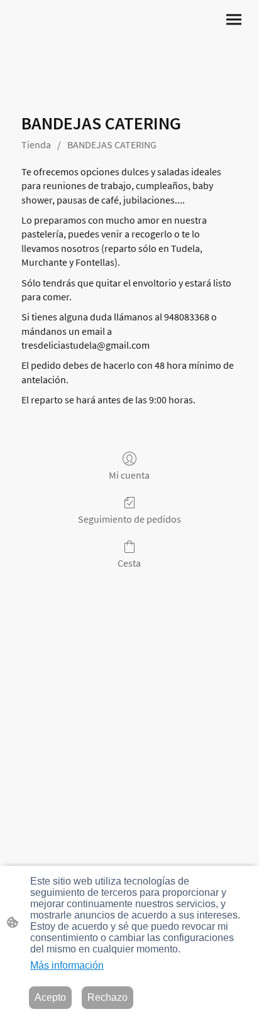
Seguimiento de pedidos (129, 519)
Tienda (36, 144)
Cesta (129, 563)
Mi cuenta (129, 475)
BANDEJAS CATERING (112, 144)
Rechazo (107, 997)
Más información (67, 965)
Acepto (50, 997)
